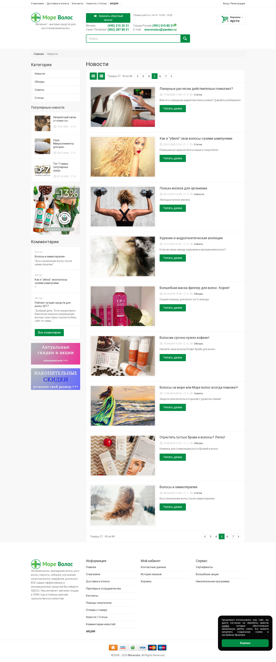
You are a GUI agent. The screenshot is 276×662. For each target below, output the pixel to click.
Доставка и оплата (58, 3)
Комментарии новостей (100, 624)
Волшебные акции (207, 574)
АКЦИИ (114, 3)
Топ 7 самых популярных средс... (60, 167)
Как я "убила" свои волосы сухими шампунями (196, 138)
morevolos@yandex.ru (160, 29)
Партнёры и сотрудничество (103, 588)
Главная (39, 53)
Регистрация (238, 3)
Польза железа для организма (183, 188)
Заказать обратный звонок (111, 17)
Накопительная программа (212, 581)
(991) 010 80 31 (163, 25)
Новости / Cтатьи (96, 3)
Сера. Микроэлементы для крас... (63, 143)
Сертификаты (204, 567)
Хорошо (245, 643)
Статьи (39, 97)
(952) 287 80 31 (118, 29)
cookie (225, 626)
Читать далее (172, 108)
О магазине (37, 3)
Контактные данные (153, 567)
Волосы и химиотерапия (50, 256)
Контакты (77, 3)
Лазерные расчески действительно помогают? (196, 89)
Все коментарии (49, 332)
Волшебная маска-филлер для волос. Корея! (194, 288)
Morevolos (134, 655)
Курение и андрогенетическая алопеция (191, 238)
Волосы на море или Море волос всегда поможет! (199, 387)
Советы (39, 89)
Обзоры (39, 81)
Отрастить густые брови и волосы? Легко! (192, 437)
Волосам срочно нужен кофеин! (184, 338)
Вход (226, 3)
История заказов (151, 574)
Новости (40, 73)
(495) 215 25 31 (118, 25)
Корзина (235, 17)
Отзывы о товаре (96, 609)
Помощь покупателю (99, 602)
